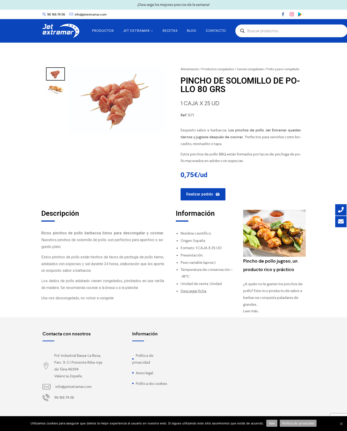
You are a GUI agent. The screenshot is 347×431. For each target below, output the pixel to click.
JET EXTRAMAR (136, 30)
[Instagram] (292, 14)
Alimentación (190, 69)
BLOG (191, 30)
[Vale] (341, 423)
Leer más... (251, 311)
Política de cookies (151, 383)
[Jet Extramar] (60, 31)
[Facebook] (283, 14)
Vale (272, 423)
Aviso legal (144, 372)
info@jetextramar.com (91, 14)
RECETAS (170, 30)
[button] (203, 194)
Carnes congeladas (250, 69)
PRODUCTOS (103, 30)
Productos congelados (218, 69)
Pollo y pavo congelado (283, 69)
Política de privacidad (298, 423)
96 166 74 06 (56, 14)
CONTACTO (216, 30)
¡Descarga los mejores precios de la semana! (173, 4)
